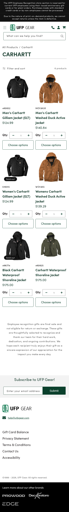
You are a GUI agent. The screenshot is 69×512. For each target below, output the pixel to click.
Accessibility (11, 457)
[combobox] (34, 36)
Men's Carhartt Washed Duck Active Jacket (50, 117)
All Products (10, 47)
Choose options (18, 145)
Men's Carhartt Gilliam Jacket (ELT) (16, 115)
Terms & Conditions (16, 444)
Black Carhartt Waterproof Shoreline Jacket (14, 275)
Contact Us (10, 451)
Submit (54, 390)
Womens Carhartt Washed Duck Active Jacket (50, 196)
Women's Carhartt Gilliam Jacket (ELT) (16, 193)
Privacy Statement (15, 438)
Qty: (5, 135)
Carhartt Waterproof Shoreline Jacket (50, 272)
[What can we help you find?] (62, 36)
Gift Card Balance (15, 432)
